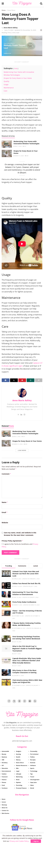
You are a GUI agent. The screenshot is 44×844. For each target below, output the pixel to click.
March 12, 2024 (19, 156)
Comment (6, 474)
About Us (4, 807)
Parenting (19, 785)
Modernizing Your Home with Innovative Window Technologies (26, 142)
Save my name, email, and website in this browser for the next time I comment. (20, 534)
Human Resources (21, 765)
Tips (31, 774)
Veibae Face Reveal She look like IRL (26, 583)
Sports (32, 768)
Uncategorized (34, 779)
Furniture (5, 788)
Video (32, 785)
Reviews (32, 762)
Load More (22, 450)
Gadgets (18, 751)
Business (4, 757)
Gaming (18, 754)
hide (15, 68)
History (18, 760)
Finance (4, 779)
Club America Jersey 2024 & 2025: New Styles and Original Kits (27, 681)
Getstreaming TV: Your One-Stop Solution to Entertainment (25, 593)
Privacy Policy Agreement (12, 541)
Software (33, 765)
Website (5, 522)
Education (5, 768)
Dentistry (4, 762)
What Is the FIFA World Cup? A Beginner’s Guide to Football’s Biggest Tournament (27, 648)
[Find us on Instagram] (24, 701)
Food (3, 785)
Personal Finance (21, 788)
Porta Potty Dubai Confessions (24, 602)
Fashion (4, 774)
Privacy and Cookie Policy (19, 841)
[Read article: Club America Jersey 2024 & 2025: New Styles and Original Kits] (6, 682)
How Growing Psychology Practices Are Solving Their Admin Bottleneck (26, 637)
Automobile (5, 751)
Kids (17, 768)
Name (5, 502)
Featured (4, 777)
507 (25, 146)
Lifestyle (18, 774)
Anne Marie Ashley (10, 28)
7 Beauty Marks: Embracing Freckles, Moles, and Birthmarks (26, 624)
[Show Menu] (3, 3)
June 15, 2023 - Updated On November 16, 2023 (20, 30)
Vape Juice (33, 782)
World (32, 788)
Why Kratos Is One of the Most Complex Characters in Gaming (24, 671)
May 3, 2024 (18, 146)
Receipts (33, 760)
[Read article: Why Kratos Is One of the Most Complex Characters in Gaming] (6, 672)
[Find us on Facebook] (9, 701)
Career (4, 802)
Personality (33, 751)
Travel (32, 777)
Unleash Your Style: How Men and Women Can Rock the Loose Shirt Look (25, 573)
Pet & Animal (34, 754)
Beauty (4, 754)
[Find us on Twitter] (14, 701)
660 (27, 156)
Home (4, 10)
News (17, 779)
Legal (17, 771)
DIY (3, 765)
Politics (32, 757)
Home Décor (11, 10)
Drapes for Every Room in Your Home (27, 441)
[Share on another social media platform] (38, 380)
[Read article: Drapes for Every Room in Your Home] (7, 153)
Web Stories (5, 813)
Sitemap (4, 805)
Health (18, 757)
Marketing (19, 777)
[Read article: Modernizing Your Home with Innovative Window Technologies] (7, 144)
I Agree (36, 841)
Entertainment (6, 771)
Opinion (18, 782)
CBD (3, 760)
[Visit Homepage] (22, 3)
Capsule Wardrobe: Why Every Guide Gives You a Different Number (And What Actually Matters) (26, 660)
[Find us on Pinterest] (19, 701)
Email (5, 512)
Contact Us (5, 810)
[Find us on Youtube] (30, 701)
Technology (33, 771)
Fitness (4, 782)
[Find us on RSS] (35, 701)
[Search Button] (41, 3)
